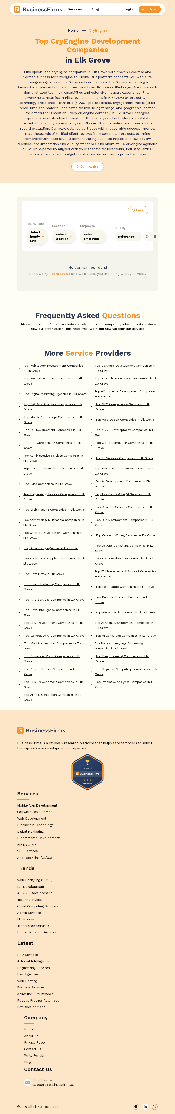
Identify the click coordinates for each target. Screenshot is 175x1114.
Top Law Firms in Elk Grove (44, 574)
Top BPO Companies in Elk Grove (48, 484)
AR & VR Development (34, 893)
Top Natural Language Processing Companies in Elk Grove (118, 646)
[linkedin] (145, 1107)
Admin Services (29, 913)
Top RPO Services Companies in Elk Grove (54, 599)
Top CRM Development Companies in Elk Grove (53, 625)
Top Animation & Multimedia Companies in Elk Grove (53, 522)
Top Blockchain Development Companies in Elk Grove (126, 381)
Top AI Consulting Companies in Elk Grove (126, 635)
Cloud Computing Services (37, 906)
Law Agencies (28, 974)
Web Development (31, 818)
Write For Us (34, 1055)
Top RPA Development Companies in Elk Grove (124, 522)
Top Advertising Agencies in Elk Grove (51, 548)
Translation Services (33, 926)
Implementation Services (36, 932)
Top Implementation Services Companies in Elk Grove (126, 471)
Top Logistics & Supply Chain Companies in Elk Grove (54, 561)
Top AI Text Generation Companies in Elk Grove (53, 697)
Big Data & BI (27, 845)
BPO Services (27, 955)
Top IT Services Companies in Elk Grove (124, 458)
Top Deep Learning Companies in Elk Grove (122, 658)
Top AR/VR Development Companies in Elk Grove (125, 432)
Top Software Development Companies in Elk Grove (125, 368)
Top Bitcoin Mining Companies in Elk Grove (126, 612)
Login (128, 9)
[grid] (147, 236)
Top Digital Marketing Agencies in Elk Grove (55, 394)
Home (73, 30)
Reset (140, 210)
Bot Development (31, 1007)
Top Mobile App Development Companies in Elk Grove (53, 368)
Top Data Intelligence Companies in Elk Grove (52, 612)
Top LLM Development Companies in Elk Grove (53, 684)
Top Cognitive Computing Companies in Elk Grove (126, 671)
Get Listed (150, 9)
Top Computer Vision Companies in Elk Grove (52, 658)
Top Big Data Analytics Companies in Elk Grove (53, 406)
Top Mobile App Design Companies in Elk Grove (53, 419)
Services (75, 9)
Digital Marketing (30, 832)
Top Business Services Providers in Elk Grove (122, 599)
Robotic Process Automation (39, 1000)
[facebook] (136, 1107)
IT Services (26, 919)
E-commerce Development (38, 838)
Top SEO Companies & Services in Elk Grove (123, 406)
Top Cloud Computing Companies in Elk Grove (124, 445)
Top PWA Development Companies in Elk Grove (124, 561)
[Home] (38, 9)
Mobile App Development (37, 805)
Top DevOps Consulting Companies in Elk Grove (124, 548)
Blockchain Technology (35, 825)
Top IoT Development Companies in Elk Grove (52, 432)
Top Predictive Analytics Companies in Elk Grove (125, 684)
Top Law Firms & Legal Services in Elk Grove (123, 496)
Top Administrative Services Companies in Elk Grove (53, 458)
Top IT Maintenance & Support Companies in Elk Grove (125, 574)
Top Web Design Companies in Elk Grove (125, 419)
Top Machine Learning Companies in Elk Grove (52, 646)
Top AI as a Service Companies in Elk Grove (50, 671)
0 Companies (87, 166)
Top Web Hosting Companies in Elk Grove (54, 509)
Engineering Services (33, 968)
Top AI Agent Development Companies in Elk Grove (124, 625)
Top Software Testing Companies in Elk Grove (52, 445)
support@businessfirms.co (54, 1085)
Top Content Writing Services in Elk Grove (126, 535)
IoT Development (30, 887)
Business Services (31, 987)
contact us (61, 274)
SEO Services (27, 851)
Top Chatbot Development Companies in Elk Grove (52, 535)
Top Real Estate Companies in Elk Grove (125, 586)
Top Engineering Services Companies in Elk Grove (54, 496)
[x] (155, 1107)
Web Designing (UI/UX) (34, 880)
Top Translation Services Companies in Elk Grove (54, 471)
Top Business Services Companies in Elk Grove (124, 509)
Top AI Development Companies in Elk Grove (122, 484)
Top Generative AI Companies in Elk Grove (54, 635)
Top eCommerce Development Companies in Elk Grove (125, 394)
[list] (154, 236)
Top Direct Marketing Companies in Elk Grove (52, 586)
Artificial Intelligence (33, 961)
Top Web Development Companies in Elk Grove (53, 381)
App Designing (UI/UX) (34, 858)
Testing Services (29, 900)
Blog (95, 9)
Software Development (35, 812)
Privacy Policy (35, 1042)
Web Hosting (27, 981)
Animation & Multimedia (35, 994)
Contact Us (32, 1049)
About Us (31, 1036)
